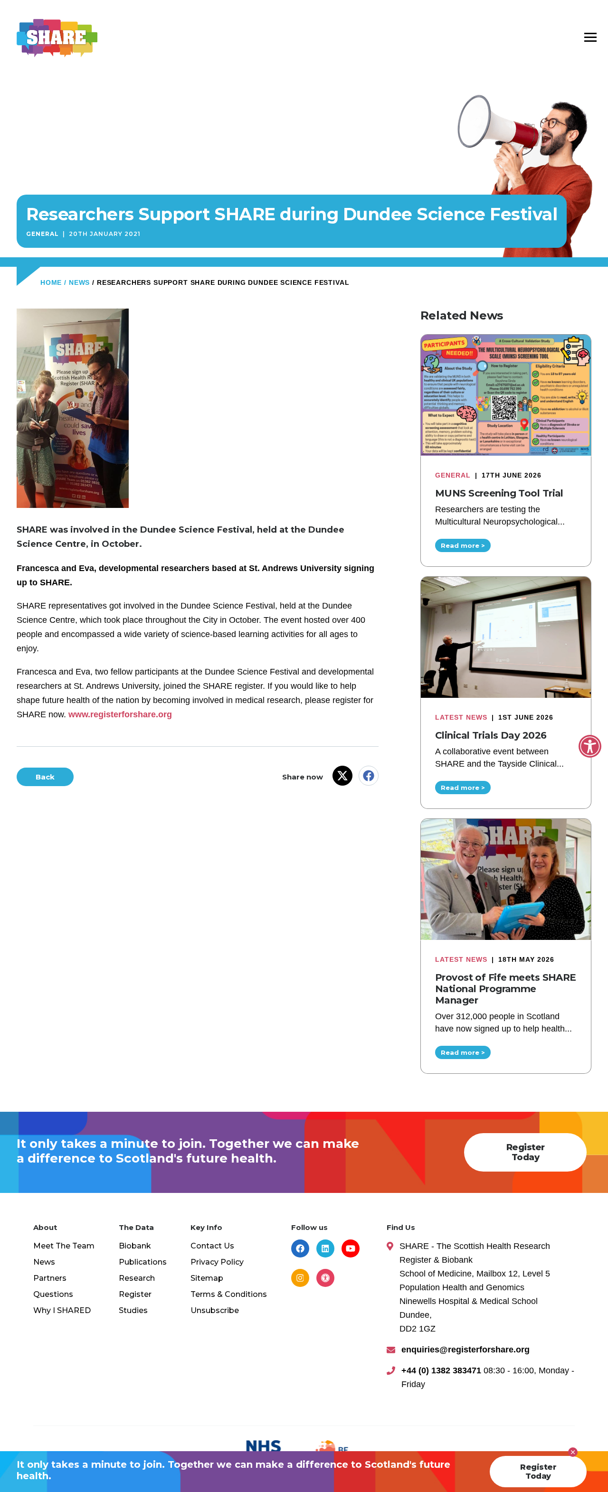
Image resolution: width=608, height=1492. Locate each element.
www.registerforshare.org (120, 714)
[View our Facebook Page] (300, 1248)
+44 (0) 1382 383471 (441, 1370)
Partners (49, 1278)
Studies (133, 1310)
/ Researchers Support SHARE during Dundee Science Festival (220, 282)
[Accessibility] (325, 1278)
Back (45, 776)
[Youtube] (351, 1248)
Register (135, 1294)
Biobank (135, 1245)
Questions (53, 1294)
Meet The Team (64, 1245)
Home (51, 282)
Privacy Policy (217, 1262)
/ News (77, 282)
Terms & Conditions (228, 1294)
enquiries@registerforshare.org (465, 1349)
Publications (143, 1262)
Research (137, 1278)
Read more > (463, 545)
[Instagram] (300, 1278)
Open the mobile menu (590, 36)
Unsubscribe (214, 1310)
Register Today (525, 1152)
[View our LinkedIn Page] (325, 1248)
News (44, 1262)
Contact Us (212, 1245)
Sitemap (206, 1278)
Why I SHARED (62, 1310)
